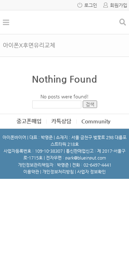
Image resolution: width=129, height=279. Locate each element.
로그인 (90, 5)
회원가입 (118, 5)
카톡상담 (61, 121)
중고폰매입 (29, 121)
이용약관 (31, 171)
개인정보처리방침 (58, 171)
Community (95, 121)
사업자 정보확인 (91, 171)
